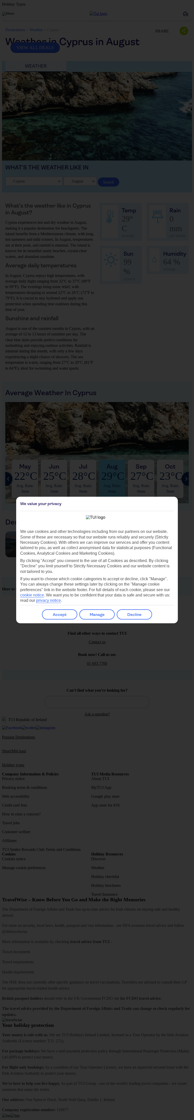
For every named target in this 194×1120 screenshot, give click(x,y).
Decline (134, 614)
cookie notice (32, 595)
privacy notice (48, 600)
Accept (60, 614)
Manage (97, 614)
